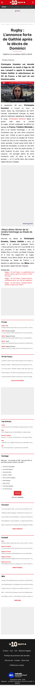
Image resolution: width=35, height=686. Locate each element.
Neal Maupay (6, 480)
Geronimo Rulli (7, 472)
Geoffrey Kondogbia (8, 466)
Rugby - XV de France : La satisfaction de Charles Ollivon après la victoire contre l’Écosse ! (19, 274)
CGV (15, 651)
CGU (11, 651)
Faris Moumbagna (8, 486)
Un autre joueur (7, 488)
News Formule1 (17, 529)
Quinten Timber (7, 475)
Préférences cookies (17, 665)
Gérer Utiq (25, 660)
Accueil (3, 24)
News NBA (17, 600)
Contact (5, 651)
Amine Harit (6, 483)
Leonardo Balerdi (8, 469)
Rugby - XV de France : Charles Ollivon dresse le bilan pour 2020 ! (18, 284)
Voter (17, 493)
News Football (18, 567)
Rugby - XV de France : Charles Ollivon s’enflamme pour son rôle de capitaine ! (18, 279)
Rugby (7, 24)
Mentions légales (25, 651)
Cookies (17, 660)
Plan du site (9, 660)
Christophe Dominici (17, 119)
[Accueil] (17, 2)
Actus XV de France (17, 380)
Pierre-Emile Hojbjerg (9, 477)
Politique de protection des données (17, 656)
